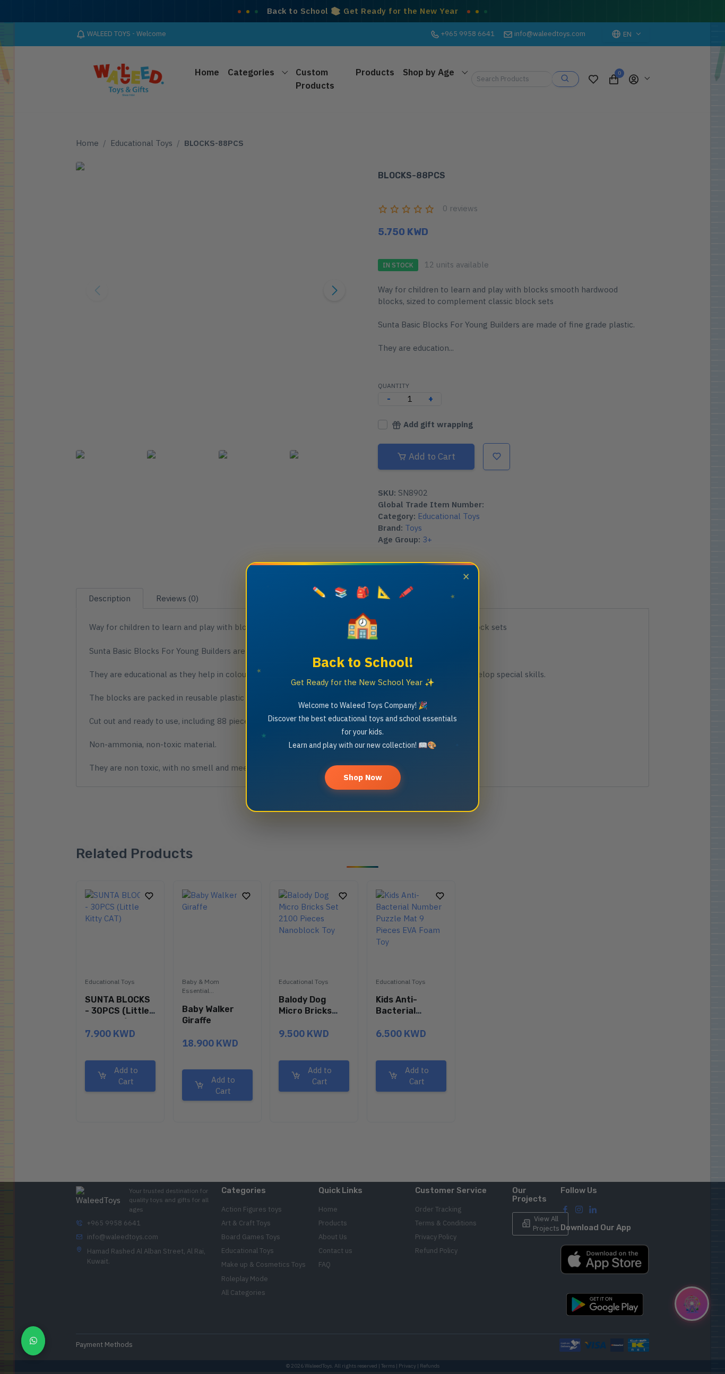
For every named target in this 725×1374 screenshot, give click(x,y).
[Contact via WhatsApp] (33, 1341)
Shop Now (362, 777)
